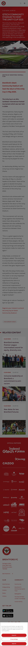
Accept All (14, 635)
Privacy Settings (14, 639)
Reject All (14, 643)
